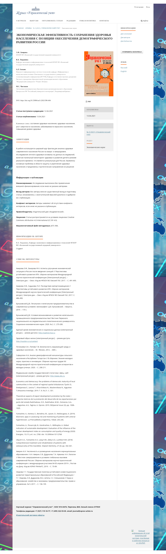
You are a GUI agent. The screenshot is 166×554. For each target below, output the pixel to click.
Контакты (104, 21)
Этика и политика (87, 21)
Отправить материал (132, 52)
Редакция (71, 21)
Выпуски (34, 21)
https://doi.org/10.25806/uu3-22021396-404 (35, 100)
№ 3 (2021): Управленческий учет (46, 28)
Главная (20, 28)
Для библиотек (126, 41)
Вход (148, 7)
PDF (89, 101)
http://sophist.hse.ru (46, 333)
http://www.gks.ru (57, 376)
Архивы (28, 28)
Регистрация (138, 7)
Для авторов (125, 37)
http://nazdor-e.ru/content (27, 341)
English (124, 71)
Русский (124, 67)
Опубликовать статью (52, 21)
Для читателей (126, 34)
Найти (145, 21)
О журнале (21, 21)
